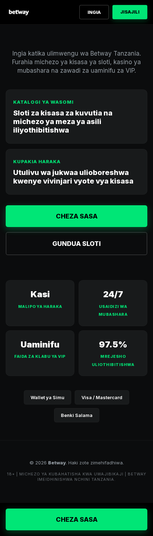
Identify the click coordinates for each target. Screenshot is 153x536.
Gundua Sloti (76, 243)
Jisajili (129, 12)
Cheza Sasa (76, 216)
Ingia (94, 12)
